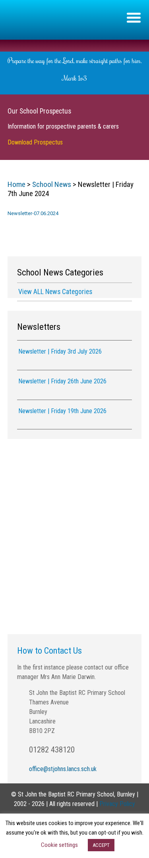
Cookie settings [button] (59, 844)
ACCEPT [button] (101, 845)
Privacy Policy (117, 804)
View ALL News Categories (55, 292)
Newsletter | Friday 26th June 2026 (62, 381)
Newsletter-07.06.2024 (33, 213)
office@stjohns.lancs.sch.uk (63, 769)
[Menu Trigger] (134, 17)
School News (51, 184)
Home (16, 184)
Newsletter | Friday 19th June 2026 (62, 411)
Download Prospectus (35, 142)
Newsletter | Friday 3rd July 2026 (60, 351)
